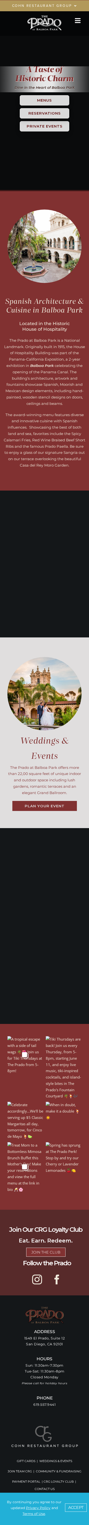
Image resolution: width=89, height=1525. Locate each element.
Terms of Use (33, 1514)
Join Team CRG (20, 1471)
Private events (45, 126)
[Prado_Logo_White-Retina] (44, 16)
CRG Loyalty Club (59, 1481)
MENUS (44, 100)
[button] (76, 1507)
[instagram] (37, 1279)
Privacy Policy (38, 1508)
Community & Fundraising (58, 1471)
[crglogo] (44, 1427)
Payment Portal (26, 1481)
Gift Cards (26, 1461)
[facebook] (57, 1279)
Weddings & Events (55, 1461)
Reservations (44, 113)
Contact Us (45, 1489)
